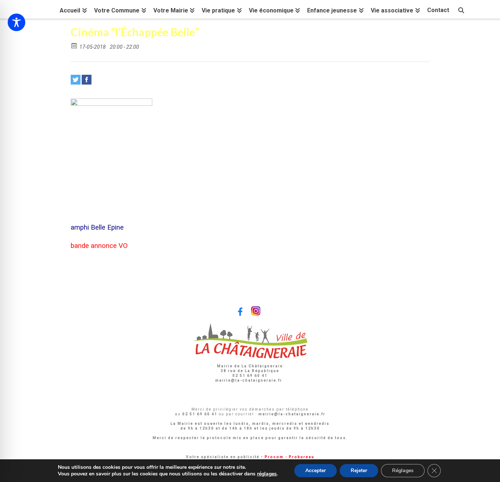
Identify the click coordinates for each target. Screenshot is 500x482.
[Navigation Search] (461, 9)
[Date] (74, 45)
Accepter (315, 470)
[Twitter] (76, 80)
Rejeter (359, 470)
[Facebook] (87, 80)
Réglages (403, 470)
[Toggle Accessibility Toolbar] (16, 22)
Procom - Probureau (289, 457)
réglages (267, 474)
